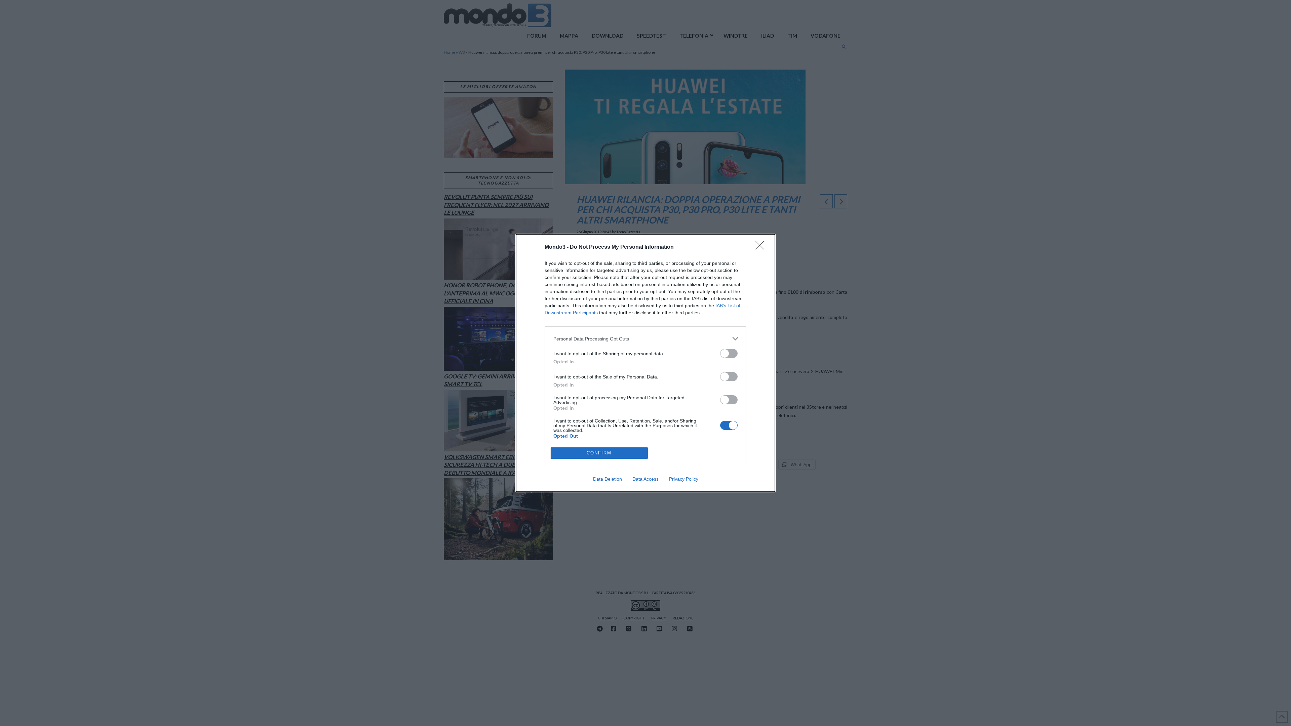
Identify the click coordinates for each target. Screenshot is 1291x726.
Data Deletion (607, 479)
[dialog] (645, 363)
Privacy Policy (683, 479)
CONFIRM (599, 452)
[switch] (729, 353)
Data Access (645, 479)
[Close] (761, 247)
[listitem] (645, 338)
